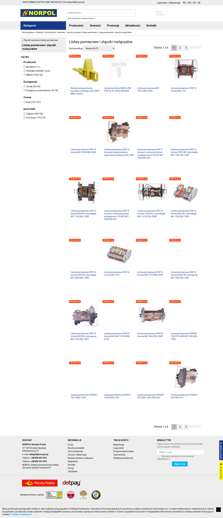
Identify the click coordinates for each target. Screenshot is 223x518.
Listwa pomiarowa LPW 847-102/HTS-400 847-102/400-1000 (184, 336)
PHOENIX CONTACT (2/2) (38, 71)
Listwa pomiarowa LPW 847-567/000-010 (184, 396)
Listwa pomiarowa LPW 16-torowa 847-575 (117, 273)
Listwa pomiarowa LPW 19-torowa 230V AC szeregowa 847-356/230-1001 (184, 275)
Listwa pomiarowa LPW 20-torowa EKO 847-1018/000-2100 (117, 336)
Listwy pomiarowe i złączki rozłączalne (39, 47)
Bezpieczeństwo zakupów (80, 458)
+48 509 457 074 (39, 458)
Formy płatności (75, 451)
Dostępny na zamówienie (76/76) (42, 90)
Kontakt (71, 465)
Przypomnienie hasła (123, 451)
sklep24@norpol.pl (38, 454)
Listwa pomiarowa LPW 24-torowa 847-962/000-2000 (150, 334)
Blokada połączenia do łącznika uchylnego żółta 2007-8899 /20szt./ (85, 91)
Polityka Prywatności (21, 514)
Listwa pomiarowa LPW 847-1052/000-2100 (117, 396)
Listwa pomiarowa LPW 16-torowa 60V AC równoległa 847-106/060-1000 (184, 214)
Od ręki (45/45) (33, 86)
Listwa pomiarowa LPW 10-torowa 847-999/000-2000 (84, 150)
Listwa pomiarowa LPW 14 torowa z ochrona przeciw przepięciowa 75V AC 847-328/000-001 (116, 215)
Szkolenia (72, 471)
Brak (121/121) (33, 102)
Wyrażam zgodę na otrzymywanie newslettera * (175, 457)
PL (184, 3)
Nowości (95, 25)
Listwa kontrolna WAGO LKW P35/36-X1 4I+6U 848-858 (117, 89)
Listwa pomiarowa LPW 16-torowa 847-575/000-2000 (150, 273)
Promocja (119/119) (36, 117)
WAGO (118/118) (34, 75)
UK (199, 3)
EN (189, 3)
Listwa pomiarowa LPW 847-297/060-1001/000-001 (151, 396)
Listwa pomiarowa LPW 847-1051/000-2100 (84, 396)
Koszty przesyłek (76, 448)
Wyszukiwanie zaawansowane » (81, 18)
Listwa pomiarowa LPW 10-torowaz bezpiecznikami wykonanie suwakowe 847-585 (119, 152)
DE (194, 3)
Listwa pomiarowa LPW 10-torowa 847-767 (184, 89)
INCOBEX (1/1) (33, 67)
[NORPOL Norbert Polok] (38, 13)
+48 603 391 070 (39, 461)
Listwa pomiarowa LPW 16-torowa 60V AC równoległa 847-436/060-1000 (84, 275)
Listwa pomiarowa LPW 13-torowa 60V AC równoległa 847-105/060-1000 (84, 214)
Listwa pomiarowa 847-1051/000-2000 (148, 89)
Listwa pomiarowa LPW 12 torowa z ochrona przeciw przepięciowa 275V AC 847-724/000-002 (150, 153)
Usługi (71, 468)
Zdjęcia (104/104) (34, 113)
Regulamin (73, 461)
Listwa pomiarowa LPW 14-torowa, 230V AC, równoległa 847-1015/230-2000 (151, 214)
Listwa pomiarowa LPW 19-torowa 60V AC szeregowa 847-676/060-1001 (84, 336)
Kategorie (30, 25)
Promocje (113, 25)
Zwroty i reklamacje (77, 454)
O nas (70, 444)
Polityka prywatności (123, 458)
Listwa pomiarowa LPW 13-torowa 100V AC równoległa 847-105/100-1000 (184, 152)
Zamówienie (119, 454)
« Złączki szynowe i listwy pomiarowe (40, 40)
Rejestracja (174, 3)
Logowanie (162, 3)
